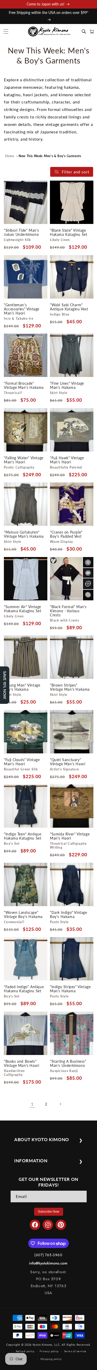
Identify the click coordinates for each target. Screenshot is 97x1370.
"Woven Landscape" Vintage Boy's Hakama (23, 914)
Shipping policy (51, 1359)
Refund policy (25, 1351)
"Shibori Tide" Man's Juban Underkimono (21, 232)
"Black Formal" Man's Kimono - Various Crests (68, 611)
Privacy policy (49, 1351)
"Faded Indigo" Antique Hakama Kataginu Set (24, 989)
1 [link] (32, 1104)
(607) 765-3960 (48, 1255)
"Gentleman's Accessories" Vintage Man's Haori (21, 309)
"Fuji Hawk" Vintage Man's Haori (67, 460)
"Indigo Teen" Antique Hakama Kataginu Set (22, 836)
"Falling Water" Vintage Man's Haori (23, 460)
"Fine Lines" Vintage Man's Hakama (67, 385)
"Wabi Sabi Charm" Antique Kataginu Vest (69, 307)
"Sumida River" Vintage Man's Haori (69, 836)
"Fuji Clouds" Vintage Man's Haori (22, 761)
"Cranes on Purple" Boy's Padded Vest (66, 534)
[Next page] (60, 1104)
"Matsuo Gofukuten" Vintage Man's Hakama (24, 534)
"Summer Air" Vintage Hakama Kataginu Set (22, 609)
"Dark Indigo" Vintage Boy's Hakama (68, 914)
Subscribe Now (48, 1211)
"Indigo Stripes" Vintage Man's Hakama (70, 989)
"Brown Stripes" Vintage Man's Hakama (70, 687)
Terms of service (75, 1351)
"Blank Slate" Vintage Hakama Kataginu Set (68, 232)
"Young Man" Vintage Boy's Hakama (22, 687)
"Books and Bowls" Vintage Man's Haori (21, 1063)
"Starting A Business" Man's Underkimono (68, 1063)
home (9, 156)
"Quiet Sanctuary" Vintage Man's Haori (67, 761)
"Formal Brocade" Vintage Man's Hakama (24, 385)
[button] (6, 31)
